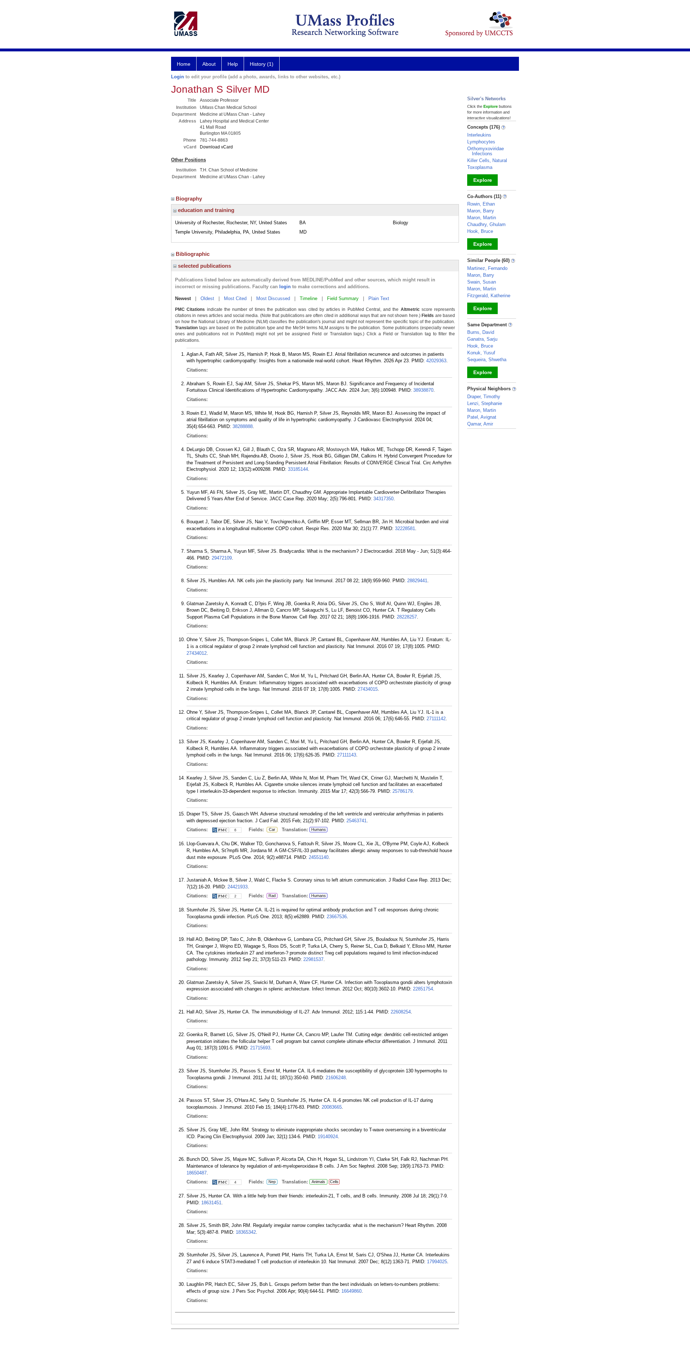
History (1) (261, 64)
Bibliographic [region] (193, 254)
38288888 (243, 426)
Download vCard (216, 147)
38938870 (423, 390)
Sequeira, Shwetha (486, 359)
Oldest (207, 298)
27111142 (436, 718)
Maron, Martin (481, 217)
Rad (271, 895)
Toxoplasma (479, 167)
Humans (318, 829)
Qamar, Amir (480, 424)
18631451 (211, 1202)
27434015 (368, 689)
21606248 (336, 1077)
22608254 (401, 1012)
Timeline (308, 298)
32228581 (405, 528)
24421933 (237, 886)
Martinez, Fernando (487, 268)
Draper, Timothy (483, 396)
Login (177, 76)
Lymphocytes (481, 141)
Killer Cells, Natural (487, 160)
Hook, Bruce (480, 231)
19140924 (328, 1136)
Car (271, 829)
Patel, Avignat (481, 417)
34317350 (383, 498)
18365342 (246, 1232)
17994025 (437, 1261)
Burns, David (480, 332)
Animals (318, 1181)
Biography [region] (189, 199)
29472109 (222, 558)
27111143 (346, 755)
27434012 (197, 653)
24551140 (318, 857)
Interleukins (479, 135)
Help (232, 64)
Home (183, 64)
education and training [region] (205, 210)
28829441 (417, 580)
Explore (482, 180)
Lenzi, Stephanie (484, 403)
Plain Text (378, 298)
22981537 (313, 959)
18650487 (197, 1173)
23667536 (337, 916)
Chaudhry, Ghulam (486, 224)
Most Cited (235, 298)
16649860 (351, 1291)
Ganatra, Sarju (482, 339)
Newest (183, 298)
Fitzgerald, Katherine (488, 295)
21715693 (260, 1047)
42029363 (436, 360)
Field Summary (343, 298)
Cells (334, 1181)
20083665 (332, 1107)
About (209, 64)
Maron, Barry (480, 210)
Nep (271, 1182)
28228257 (407, 617)
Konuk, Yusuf (481, 352)
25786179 (402, 791)
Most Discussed (273, 298)
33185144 (298, 469)
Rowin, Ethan (481, 204)
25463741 (356, 820)
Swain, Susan (481, 282)
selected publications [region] (203, 266)
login (285, 286)
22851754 (423, 989)
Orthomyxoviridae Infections (485, 151)
